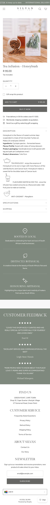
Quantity (7, 81)
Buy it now (25, 109)
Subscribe (25, 481)
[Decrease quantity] (6, 86)
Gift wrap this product (14, 94)
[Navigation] (4, 9)
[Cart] (46, 9)
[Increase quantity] (16, 86)
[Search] (40, 9)
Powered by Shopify (25, 502)
